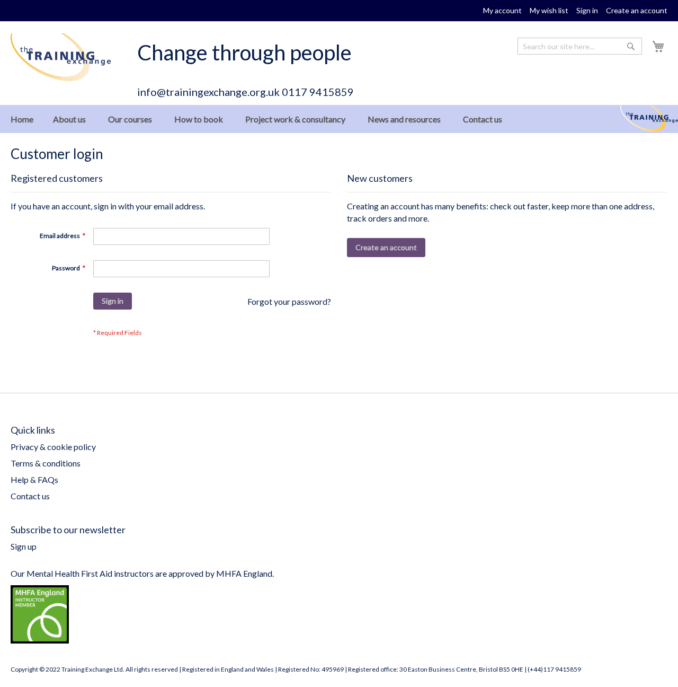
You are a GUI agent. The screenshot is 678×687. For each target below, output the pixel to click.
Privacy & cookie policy (53, 447)
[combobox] (580, 46)
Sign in (587, 10)
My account (502, 10)
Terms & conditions (46, 463)
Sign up (24, 546)
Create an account (636, 10)
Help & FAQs (34, 479)
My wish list (549, 10)
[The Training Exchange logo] (61, 57)
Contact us (30, 496)
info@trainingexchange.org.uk (208, 91)
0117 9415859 (318, 91)
